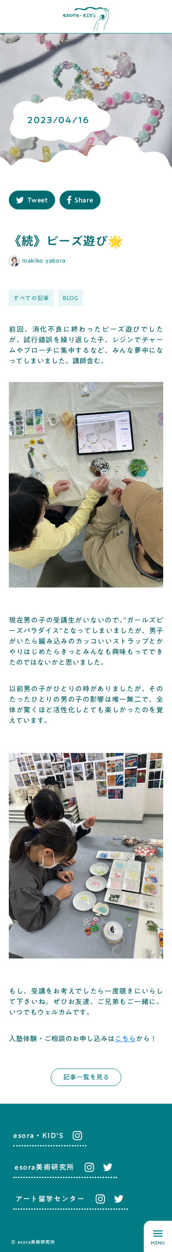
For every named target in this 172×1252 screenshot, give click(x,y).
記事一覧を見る (86, 1076)
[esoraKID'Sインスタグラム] (75, 1135)
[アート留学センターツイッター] (118, 1198)
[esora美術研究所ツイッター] (107, 1167)
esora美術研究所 (45, 1167)
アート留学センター (50, 1199)
